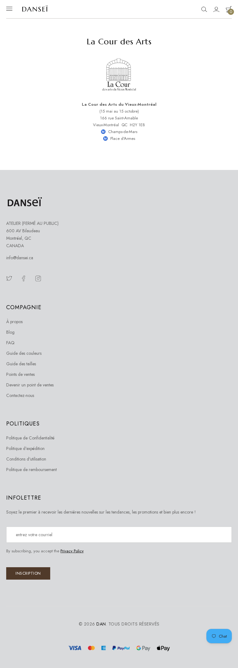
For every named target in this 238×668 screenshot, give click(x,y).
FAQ (10, 343)
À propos (14, 321)
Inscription (28, 573)
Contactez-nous (20, 395)
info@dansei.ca (19, 258)
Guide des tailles (21, 364)
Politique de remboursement (31, 469)
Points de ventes (20, 374)
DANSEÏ (35, 9)
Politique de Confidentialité (30, 438)
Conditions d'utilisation (26, 459)
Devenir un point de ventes (30, 385)
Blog (10, 332)
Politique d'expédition (25, 448)
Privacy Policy (72, 551)
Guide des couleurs (24, 353)
